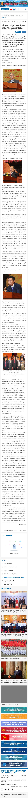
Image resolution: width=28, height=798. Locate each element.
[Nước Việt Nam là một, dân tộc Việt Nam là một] (14, 648)
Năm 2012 (4, 17)
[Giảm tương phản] (25, 22)
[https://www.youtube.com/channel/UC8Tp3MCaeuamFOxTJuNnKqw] (11, 9)
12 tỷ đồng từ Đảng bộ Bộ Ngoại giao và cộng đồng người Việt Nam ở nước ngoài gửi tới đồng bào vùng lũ (14, 635)
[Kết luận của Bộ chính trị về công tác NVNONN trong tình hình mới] (14, 709)
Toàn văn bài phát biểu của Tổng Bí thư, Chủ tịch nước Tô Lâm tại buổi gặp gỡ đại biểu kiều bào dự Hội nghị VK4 (13, 681)
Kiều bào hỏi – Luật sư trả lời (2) (9, 704)
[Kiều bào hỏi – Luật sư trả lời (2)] (14, 694)
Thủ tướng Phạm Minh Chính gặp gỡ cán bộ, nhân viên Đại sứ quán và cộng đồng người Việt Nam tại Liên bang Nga (14, 611)
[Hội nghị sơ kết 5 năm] (14, 716)
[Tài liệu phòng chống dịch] (14, 744)
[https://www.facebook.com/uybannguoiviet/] (14, 9)
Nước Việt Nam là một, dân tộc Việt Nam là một (13, 658)
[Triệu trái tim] (14, 737)
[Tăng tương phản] (23, 22)
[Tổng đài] (14, 764)
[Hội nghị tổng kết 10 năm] (14, 723)
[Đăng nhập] (25, 9)
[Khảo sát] (14, 730)
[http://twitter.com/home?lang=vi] (5, 789)
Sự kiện (5, 14)
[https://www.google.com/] (12, 789)
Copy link (23, 530)
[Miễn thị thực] (14, 757)
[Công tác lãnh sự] (14, 750)
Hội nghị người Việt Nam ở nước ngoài (12, 15)
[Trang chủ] (14, 3)
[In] (22, 22)
